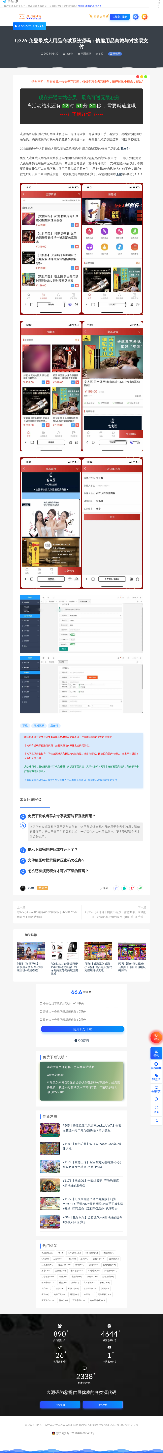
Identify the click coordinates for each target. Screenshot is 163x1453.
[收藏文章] (116, 888)
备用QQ (156, 1091)
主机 (84, 1259)
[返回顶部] (156, 1121)
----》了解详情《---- (81, 114)
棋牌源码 (90, 1289)
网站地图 (60, 1405)
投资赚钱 (48, 1283)
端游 (74, 1295)
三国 (57, 1259)
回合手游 (48, 1277)
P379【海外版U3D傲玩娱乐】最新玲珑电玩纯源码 (132, 967)
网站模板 (104, 1295)
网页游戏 (48, 1300)
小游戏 (76, 1277)
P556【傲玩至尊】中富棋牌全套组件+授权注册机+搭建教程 (30, 967)
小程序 (92, 1277)
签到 (156, 1055)
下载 (119, 174)
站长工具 (59, 1295)
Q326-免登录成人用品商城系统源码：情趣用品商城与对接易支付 (82, 780)
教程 (105, 1283)
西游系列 (79, 1300)
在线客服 (156, 1068)
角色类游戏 (97, 1300)
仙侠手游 (64, 1265)
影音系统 (108, 1277)
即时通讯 (94, 1271)
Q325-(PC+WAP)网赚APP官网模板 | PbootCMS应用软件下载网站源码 (47, 914)
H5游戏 (108, 1253)
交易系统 (47, 1265)
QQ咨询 (83, 1040)
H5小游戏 (91, 1253)
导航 (63, 1277)
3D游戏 (47, 1253)
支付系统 (89, 1283)
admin (32, 887)
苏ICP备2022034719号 (124, 1425)
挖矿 (75, 1283)
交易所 (114, 1259)
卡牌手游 (77, 1271)
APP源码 (74, 1253)
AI (60, 1253)
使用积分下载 (82, 1029)
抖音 (63, 1283)
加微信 (156, 1079)
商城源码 (39, 726)
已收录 (116, 54)
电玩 (45, 1295)
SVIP (156, 1039)
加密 (46, 1271)
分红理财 (109, 1265)
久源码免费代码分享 (35, 780)
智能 (59, 1289)
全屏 (156, 1112)
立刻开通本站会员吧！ (90, 6)
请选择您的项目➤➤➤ (31, 26)
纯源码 (88, 1295)
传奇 (79, 1265)
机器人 (73, 1289)
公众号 (93, 1265)
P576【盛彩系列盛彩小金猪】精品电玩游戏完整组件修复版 (98, 967)
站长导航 (103, 1405)
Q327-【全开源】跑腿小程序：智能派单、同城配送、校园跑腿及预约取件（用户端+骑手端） (115, 914)
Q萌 (45, 1259)
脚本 (63, 1300)
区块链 (60, 1271)
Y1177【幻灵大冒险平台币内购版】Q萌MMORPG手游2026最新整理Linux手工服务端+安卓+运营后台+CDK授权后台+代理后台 (93, 1204)
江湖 (105, 1289)
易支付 (125, 148)
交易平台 (98, 1259)
